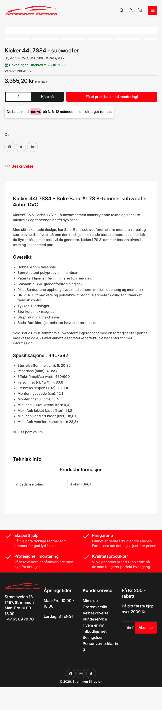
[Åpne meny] (152, 10)
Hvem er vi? (93, 625)
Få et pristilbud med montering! (112, 97)
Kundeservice (95, 619)
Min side (90, 600)
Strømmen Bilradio (86, 681)
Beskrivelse (22, 166)
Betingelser (93, 637)
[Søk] (121, 10)
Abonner (146, 628)
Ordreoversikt (95, 606)
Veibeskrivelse (95, 613)
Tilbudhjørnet (95, 631)
